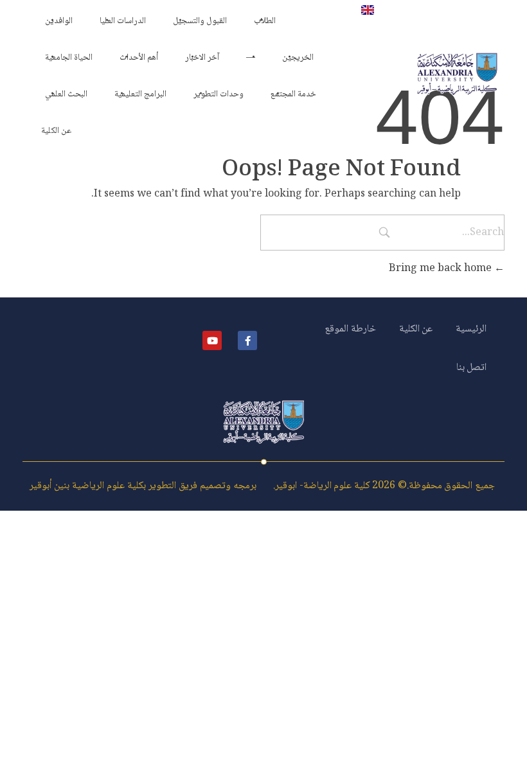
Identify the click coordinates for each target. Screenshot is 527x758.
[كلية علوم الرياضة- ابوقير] (457, 74)
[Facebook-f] (247, 340)
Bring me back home (441, 269)
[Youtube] (212, 340)
